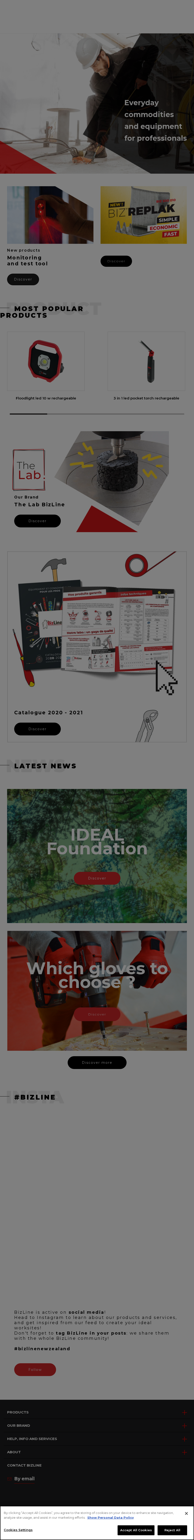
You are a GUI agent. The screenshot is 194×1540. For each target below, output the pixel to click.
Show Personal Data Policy (110, 1517)
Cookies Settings (18, 1530)
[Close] (186, 1513)
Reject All (172, 1530)
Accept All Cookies (136, 1530)
